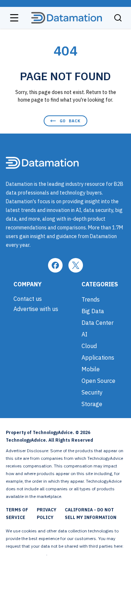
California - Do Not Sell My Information (90, 513)
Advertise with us (35, 309)
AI (84, 334)
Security (92, 392)
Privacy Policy (46, 513)
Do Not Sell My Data (26, 553)
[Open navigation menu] (14, 17)
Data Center (98, 322)
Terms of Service (17, 513)
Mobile (91, 369)
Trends (91, 299)
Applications (98, 357)
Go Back (70, 120)
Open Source (98, 380)
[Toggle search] (118, 17)
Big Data (93, 311)
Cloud (89, 345)
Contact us (27, 299)
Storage (92, 404)
